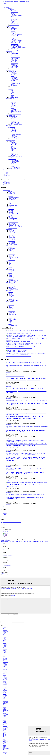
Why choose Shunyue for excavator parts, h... (11, 522)
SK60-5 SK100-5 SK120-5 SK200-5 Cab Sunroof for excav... (19, 348)
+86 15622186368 (7, 565)
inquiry (7, 372)
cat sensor (35, 541)
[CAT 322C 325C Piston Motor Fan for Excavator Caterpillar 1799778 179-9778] (23, 362)
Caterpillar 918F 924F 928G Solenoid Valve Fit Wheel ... (18, 344)
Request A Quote (4, 3)
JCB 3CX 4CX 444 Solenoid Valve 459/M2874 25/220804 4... (19, 336)
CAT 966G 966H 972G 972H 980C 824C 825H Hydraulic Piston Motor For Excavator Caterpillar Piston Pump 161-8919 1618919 (26, 444)
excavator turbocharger (19, 541)
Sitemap (2, 540)
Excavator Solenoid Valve (42, 541)
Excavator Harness (28, 541)
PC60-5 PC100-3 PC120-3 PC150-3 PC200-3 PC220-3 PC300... (19, 333)
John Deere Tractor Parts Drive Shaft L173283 (15, 351)
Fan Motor (5, 184)
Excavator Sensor (4, 541)
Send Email (3, 573)
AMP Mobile (7, 540)
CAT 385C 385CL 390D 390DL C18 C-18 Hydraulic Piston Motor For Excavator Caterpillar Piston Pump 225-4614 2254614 (25, 417)
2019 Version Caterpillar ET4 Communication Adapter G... (18, 356)
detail (10, 372)
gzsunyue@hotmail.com (8, 531)
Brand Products (6, 182)
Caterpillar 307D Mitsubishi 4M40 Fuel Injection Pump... (18, 341)
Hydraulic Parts (6, 183)
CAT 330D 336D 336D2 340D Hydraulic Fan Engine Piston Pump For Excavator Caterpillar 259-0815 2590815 (25, 473)
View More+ (3, 524)
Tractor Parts (11, 541)
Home (4, 181)
